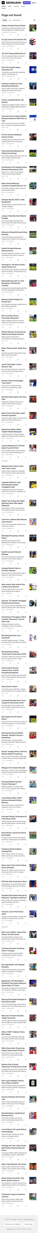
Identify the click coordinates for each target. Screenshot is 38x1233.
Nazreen (9, 593)
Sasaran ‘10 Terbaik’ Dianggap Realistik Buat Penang (14, 602)
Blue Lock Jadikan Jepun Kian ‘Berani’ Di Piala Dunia (14, 933)
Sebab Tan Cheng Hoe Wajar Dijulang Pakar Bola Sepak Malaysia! (13, 503)
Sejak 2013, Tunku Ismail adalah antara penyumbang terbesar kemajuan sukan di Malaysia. (12, 173)
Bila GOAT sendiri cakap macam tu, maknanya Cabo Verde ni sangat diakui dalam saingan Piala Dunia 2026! (13, 871)
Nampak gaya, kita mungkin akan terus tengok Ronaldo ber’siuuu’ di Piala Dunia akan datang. (13, 706)
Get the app (29, 1224)
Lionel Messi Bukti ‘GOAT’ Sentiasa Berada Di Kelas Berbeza (12, 800)
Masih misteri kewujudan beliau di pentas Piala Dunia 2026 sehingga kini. (13, 1103)
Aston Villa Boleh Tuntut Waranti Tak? (12, 365)
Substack (9, 1229)
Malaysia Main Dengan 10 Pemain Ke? (12, 300)
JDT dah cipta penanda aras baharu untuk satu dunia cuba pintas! (13, 57)
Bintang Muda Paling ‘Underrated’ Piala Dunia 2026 (14, 653)
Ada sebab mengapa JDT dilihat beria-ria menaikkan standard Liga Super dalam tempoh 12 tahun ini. (14, 989)
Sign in (34, 3)
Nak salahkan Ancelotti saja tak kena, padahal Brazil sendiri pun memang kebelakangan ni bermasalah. (14, 1184)
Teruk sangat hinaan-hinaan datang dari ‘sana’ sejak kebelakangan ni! (13, 451)
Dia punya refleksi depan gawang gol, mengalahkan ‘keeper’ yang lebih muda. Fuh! (14, 1154)
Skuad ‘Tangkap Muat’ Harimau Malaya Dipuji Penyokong (14, 753)
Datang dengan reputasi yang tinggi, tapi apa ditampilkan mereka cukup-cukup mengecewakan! (14, 822)
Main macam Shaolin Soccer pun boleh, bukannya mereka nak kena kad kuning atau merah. (13, 855)
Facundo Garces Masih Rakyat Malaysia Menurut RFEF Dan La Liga (14, 118)
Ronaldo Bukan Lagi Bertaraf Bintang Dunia (13, 1114)
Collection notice (28, 1219)
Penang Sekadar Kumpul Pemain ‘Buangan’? (12, 783)
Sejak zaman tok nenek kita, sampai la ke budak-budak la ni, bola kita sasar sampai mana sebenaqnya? (14, 722)
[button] (3, 6)
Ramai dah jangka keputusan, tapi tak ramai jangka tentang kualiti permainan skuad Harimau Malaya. (14, 157)
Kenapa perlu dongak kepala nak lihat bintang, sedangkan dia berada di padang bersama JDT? (14, 289)
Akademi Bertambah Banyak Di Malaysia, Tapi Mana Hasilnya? (14, 896)
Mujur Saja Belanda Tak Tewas (14, 1164)
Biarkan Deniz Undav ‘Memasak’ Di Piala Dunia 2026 (14, 1065)
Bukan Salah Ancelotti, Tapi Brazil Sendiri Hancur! (13, 1179)
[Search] (34, 20)
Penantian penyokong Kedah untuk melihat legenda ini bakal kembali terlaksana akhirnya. (13, 29)
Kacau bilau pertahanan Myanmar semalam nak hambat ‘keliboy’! (13, 558)
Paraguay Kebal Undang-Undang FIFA (12, 850)
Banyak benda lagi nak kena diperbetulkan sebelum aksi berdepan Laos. (14, 541)
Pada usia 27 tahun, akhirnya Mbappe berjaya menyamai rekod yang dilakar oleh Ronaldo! (14, 771)
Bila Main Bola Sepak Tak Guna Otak (14, 398)
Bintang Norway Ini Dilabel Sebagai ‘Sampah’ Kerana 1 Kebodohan (12, 735)
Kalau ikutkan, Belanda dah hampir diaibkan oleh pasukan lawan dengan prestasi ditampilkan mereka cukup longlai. (14, 1168)
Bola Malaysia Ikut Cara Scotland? (11, 637)
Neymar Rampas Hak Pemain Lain (13, 1098)
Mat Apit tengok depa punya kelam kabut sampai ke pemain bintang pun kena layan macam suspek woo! (14, 1086)
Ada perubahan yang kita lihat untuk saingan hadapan (14, 205)
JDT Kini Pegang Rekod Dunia (14, 53)
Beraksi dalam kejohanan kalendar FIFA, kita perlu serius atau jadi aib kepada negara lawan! (13, 472)
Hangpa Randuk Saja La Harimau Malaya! (11, 569)
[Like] (3, 35)
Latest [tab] (5, 20)
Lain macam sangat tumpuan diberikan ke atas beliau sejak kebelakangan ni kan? (11, 386)
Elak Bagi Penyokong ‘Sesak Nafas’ (13, 537)
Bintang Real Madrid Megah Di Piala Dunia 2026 (14, 1000)
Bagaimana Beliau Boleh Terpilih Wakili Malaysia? (12, 430)
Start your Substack (14, 1224)
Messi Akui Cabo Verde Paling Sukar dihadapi (14, 866)
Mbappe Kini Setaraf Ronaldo (13, 768)
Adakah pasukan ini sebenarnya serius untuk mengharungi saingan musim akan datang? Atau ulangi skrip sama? (13, 787)
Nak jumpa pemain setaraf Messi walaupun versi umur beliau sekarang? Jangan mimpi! (13, 806)
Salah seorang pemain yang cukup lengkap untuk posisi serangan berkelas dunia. (13, 970)
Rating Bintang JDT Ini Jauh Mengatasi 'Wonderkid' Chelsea (13, 283)
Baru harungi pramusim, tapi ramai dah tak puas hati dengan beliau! (13, 370)
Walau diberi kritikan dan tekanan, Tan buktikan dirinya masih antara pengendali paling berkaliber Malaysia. (13, 509)
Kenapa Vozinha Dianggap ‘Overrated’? (12, 382)
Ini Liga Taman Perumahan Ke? (14, 39)
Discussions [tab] (16, 20)
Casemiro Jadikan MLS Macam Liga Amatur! (14, 521)
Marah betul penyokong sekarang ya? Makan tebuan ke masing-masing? (14, 43)
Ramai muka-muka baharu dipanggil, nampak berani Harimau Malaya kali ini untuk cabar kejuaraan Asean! (14, 757)
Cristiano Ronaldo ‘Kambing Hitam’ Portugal (13, 949)
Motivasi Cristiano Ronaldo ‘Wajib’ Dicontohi (13, 1017)
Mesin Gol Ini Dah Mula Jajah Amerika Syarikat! (13, 414)
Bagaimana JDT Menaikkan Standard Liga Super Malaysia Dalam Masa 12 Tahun (14, 983)
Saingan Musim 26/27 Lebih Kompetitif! (13, 201)
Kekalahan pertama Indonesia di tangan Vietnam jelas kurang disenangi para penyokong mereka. (13, 403)
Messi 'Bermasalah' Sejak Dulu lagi (14, 349)
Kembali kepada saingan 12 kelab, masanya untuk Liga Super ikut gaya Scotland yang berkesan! (14, 641)
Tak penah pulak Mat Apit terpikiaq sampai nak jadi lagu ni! (13, 73)
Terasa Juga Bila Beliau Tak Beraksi (13, 101)
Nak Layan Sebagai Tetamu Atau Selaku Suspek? (13, 1082)
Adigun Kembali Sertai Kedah (13, 26)
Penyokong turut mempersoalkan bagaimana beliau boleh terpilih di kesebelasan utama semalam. (13, 435)
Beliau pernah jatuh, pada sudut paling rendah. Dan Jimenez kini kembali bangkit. (12, 1200)
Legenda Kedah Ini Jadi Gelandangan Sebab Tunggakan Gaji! (11, 484)
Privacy (14, 1219)
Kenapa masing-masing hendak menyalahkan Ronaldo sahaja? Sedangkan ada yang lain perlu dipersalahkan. (12, 954)
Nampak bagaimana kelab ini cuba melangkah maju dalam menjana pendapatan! (13, 254)
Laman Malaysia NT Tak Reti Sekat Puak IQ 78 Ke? (13, 447)
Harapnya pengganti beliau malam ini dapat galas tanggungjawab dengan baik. (14, 106)
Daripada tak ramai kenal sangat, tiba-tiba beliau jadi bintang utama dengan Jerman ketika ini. (14, 1070)
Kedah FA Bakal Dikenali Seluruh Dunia (11, 249)
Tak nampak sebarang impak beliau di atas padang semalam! (14, 305)
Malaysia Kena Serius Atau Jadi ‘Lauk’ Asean (12, 467)
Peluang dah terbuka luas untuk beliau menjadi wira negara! (12, 590)
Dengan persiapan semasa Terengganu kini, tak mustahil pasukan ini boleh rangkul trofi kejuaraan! (12, 625)
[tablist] (11, 20)
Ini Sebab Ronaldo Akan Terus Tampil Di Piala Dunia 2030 (14, 702)
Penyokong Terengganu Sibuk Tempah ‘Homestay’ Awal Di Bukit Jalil (14, 619)
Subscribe (27, 3)
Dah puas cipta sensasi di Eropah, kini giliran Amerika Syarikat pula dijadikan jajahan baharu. (14, 419)
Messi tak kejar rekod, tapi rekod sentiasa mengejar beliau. (12, 1135)
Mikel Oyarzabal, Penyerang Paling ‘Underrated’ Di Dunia (13, 1049)
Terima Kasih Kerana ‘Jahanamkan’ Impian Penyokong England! (10, 670)
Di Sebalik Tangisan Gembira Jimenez (13, 1195)
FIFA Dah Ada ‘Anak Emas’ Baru (14, 881)
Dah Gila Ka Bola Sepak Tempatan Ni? (11, 68)
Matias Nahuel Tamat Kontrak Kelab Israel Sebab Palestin (14, 333)
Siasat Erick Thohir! (10, 686)
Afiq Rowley (13, 32)
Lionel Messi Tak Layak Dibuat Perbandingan (14, 1130)
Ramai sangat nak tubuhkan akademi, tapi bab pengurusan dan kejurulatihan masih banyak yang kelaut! (14, 901)
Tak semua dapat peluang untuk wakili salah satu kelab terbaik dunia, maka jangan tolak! (14, 222)
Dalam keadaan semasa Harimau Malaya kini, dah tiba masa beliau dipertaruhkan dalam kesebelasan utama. (13, 321)
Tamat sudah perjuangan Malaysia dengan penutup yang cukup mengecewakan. (13, 89)
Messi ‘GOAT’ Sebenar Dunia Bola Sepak (13, 1033)
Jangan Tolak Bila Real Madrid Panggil (14, 217)
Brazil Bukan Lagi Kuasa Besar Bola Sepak (14, 834)
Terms (20, 1219)
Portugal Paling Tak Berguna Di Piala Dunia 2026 (14, 818)
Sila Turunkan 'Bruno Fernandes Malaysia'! (10, 317)
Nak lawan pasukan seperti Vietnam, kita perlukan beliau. (14, 189)
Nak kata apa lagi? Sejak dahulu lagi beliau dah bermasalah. (14, 354)
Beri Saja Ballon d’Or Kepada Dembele (13, 966)
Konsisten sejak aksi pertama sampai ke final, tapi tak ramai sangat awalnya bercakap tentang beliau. (14, 657)
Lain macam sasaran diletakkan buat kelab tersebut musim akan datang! (14, 606)
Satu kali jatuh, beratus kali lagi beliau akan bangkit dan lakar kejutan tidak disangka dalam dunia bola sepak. (14, 1021)
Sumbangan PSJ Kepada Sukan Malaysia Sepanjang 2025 (14, 168)
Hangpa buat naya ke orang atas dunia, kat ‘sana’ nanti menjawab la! (13, 490)
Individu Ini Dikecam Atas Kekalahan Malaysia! (12, 85)
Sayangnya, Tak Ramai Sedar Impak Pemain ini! (13, 266)
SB (7, 127)
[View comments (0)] (10, 35)
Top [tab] (10, 20)
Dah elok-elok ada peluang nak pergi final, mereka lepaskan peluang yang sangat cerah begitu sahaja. (14, 676)
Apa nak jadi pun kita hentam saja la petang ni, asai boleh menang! (14, 574)
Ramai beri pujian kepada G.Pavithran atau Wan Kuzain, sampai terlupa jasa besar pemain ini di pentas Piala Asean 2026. (14, 270)
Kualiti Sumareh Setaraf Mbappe (11, 553)
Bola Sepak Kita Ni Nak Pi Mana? (12, 718)
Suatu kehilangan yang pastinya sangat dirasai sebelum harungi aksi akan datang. (14, 238)
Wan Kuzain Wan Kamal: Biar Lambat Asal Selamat (13, 585)
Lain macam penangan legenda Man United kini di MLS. (14, 525)
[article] (19, 30)
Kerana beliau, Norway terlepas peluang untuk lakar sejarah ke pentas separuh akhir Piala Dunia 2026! (14, 741)
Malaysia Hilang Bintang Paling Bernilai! (14, 233)
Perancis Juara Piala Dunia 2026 (12, 913)
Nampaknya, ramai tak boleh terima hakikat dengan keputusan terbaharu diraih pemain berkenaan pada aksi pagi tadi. (14, 885)
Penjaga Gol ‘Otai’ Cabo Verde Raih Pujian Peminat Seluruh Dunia (14, 1148)
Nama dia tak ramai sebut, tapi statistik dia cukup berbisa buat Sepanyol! (12, 1054)
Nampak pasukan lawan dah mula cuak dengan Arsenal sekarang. (13, 140)
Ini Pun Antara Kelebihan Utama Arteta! (12, 136)
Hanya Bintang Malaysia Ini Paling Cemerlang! (13, 152)
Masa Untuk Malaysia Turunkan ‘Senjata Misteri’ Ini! (14, 184)
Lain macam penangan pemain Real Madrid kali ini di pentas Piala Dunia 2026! (14, 1005)
